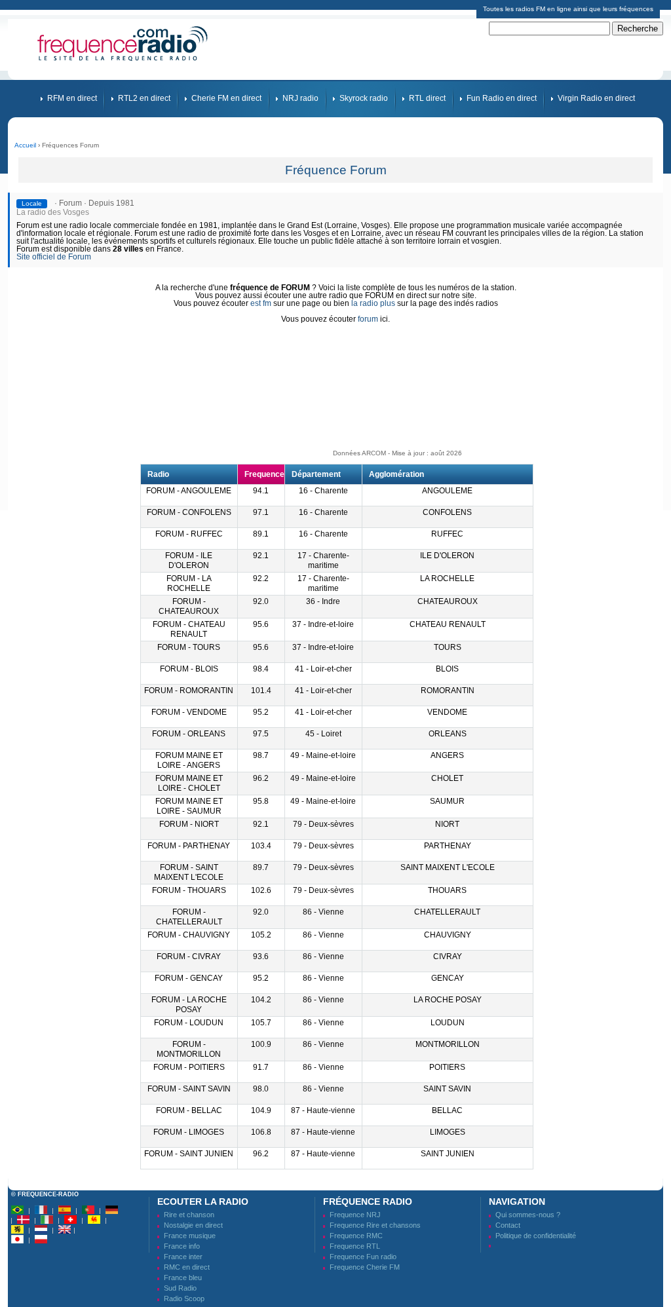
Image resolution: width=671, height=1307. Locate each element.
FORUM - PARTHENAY (188, 845)
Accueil (25, 145)
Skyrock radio (363, 98)
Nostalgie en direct (193, 1225)
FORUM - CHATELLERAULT (189, 916)
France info (182, 1246)
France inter (183, 1256)
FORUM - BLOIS (189, 668)
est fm (260, 303)
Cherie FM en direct (226, 98)
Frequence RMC (356, 1236)
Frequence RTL (355, 1246)
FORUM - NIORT (189, 824)
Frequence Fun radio (363, 1256)
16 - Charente (323, 490)
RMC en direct (187, 1267)
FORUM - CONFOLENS (189, 512)
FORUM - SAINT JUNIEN (188, 1153)
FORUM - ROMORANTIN (188, 690)
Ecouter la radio (202, 1201)
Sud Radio (180, 1288)
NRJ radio (300, 98)
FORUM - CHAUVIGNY (188, 934)
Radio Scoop (184, 1298)
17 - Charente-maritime (323, 560)
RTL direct (427, 98)
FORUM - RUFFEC (189, 534)
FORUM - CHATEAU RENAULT (189, 629)
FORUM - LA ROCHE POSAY (189, 1004)
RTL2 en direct (144, 98)
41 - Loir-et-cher (323, 668)
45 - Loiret (323, 733)
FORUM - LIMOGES (188, 1132)
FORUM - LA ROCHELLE (189, 583)
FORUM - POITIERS (189, 1067)
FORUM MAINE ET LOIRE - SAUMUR (189, 806)
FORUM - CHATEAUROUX (189, 606)
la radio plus (373, 303)
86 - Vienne (323, 912)
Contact (507, 1225)
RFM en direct (72, 98)
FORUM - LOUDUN (188, 1022)
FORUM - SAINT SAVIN (189, 1088)
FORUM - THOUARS (189, 890)
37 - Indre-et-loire (323, 624)
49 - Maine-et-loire (323, 755)
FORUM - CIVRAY (189, 956)
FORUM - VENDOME (189, 712)
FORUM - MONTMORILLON (189, 1049)
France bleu (183, 1277)
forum (368, 319)
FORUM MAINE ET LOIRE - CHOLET (189, 783)
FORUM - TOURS (188, 647)
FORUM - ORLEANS (188, 733)
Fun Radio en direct (502, 98)
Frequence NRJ (355, 1215)
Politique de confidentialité (535, 1236)
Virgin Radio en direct (596, 98)
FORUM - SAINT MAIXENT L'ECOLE (188, 872)
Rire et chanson (189, 1215)
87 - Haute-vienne (323, 1110)
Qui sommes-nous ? (527, 1215)
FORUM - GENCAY (189, 978)
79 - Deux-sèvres (323, 824)
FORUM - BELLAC (189, 1110)
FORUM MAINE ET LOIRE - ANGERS (189, 760)
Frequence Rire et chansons (375, 1225)
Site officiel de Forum (53, 256)
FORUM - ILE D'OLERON (188, 560)
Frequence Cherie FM (365, 1267)
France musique (190, 1236)
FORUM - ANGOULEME (188, 490)
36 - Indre (323, 601)
